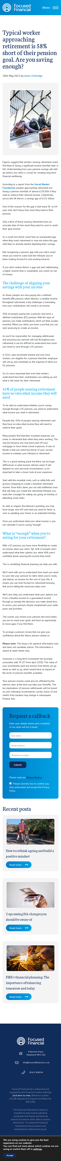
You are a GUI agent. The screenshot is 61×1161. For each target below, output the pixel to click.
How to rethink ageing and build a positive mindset (30, 853)
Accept (10, 1155)
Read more (15, 864)
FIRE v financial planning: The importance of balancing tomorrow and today (27, 982)
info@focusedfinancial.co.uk (36, 1062)
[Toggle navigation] (55, 8)
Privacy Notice (34, 777)
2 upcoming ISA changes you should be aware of (26, 916)
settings (37, 1149)
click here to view (21, 1095)
